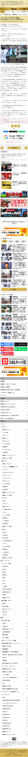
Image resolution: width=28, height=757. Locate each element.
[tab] (2, 11)
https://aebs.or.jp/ (4, 746)
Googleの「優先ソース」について (13, 141)
